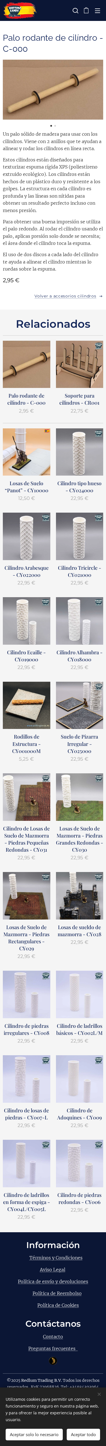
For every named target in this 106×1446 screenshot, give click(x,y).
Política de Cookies (58, 1305)
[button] (75, 10)
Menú (97, 10)
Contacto (53, 1336)
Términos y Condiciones (56, 1258)
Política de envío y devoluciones (53, 1281)
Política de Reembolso (57, 1293)
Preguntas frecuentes (53, 1348)
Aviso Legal (52, 1269)
